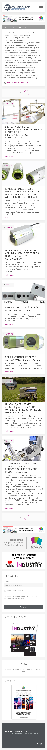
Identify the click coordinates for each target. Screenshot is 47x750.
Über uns (8, 731)
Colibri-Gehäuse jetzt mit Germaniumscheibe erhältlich (23, 358)
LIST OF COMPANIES (12, 736)
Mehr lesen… (9, 156)
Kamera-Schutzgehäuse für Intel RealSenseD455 (22, 309)
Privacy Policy (21, 731)
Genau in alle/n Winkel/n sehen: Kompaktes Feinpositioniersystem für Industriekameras (21, 467)
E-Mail (7, 581)
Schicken (23, 607)
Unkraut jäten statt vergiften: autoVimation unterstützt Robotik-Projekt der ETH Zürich (23, 408)
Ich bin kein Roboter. (15, 590)
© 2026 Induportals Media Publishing (22, 734)
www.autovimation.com (17, 82)
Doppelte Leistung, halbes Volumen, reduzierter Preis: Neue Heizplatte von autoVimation (22, 254)
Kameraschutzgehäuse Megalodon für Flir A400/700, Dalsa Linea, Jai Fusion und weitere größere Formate (23, 192)
